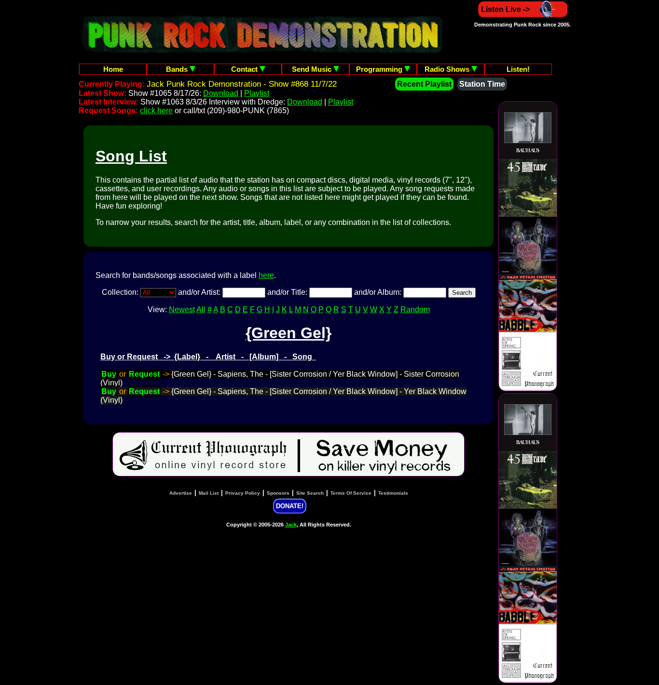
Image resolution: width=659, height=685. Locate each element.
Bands (178, 69)
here (266, 275)
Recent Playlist (424, 84)
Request (144, 374)
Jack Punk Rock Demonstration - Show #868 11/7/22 (242, 84)
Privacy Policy (242, 493)
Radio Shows (448, 69)
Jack (291, 524)
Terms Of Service (350, 493)
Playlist (256, 93)
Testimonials (393, 493)
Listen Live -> (505, 9)
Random (415, 309)
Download (220, 93)
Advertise (180, 493)
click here (156, 110)
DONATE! (289, 506)
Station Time (482, 84)
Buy (108, 374)
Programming (380, 69)
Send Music (312, 69)
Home (113, 69)
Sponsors (278, 493)
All (201, 309)
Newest (182, 309)
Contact (245, 69)
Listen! (518, 69)
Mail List (209, 493)
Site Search (310, 493)
